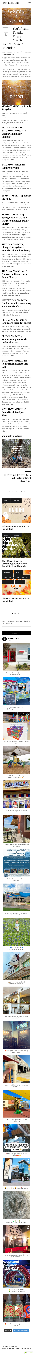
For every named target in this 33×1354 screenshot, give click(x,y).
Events (18, 52)
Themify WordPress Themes (23, 1348)
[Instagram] (28, 668)
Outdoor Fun (8, 582)
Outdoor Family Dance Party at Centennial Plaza (16, 305)
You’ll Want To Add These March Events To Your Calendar (15, 38)
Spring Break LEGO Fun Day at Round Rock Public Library (15, 220)
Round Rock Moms (8, 1346)
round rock (27, 52)
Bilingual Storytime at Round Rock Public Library (16, 249)
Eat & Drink (7, 572)
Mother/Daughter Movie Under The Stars (14, 341)
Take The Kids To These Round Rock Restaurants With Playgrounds (17, 477)
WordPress (11, 1348)
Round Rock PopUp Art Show (14, 414)
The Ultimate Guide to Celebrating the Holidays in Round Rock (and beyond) (14, 563)
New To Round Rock (22, 577)
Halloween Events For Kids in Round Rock (15, 527)
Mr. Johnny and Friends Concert (16, 321)
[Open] (16, 657)
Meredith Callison (7, 52)
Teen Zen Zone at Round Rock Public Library (16, 274)
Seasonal (16, 500)
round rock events (8, 54)
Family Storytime (10, 167)
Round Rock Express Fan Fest (15, 365)
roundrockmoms (16, 644)
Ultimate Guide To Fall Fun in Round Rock (15, 599)
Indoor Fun (7, 577)
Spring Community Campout (12, 135)
